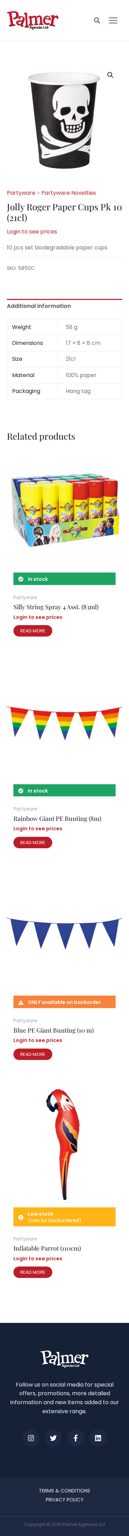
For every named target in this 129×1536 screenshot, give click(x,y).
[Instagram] (31, 1438)
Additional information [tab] (39, 306)
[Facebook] (75, 1438)
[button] (97, 21)
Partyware (21, 193)
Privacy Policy (65, 1499)
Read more (32, 631)
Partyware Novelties (68, 193)
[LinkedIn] (98, 1438)
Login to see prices (32, 232)
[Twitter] (53, 1438)
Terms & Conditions (64, 1490)
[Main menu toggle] (113, 20)
